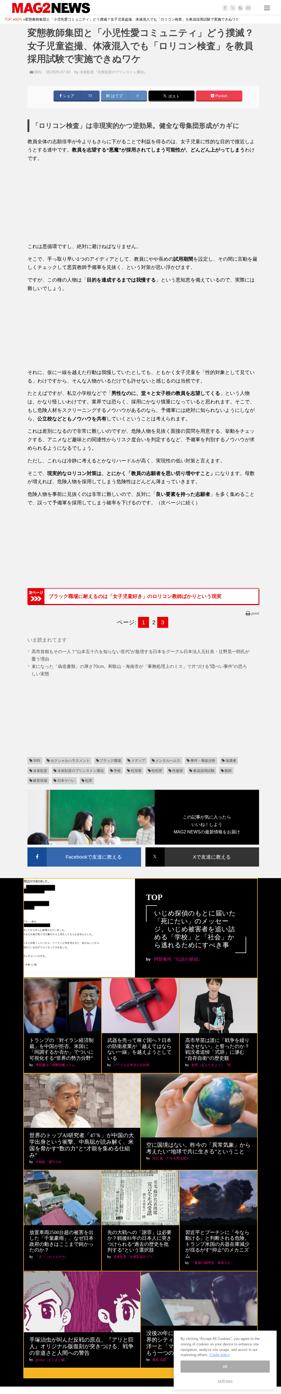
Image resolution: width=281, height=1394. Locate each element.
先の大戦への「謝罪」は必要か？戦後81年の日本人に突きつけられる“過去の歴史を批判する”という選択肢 (139, 1241)
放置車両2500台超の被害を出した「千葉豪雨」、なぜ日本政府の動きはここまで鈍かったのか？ (61, 1241)
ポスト (173, 96)
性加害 (136, 771)
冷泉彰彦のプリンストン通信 (80, 771)
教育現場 (40, 780)
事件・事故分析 (202, 760)
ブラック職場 (110, 760)
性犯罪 (156, 771)
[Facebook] (225, 8)
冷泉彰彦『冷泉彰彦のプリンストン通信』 (113, 72)
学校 (117, 771)
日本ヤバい (66, 780)
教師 (228, 771)
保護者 (231, 760)
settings (225, 1381)
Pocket (220, 96)
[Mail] (248, 8)
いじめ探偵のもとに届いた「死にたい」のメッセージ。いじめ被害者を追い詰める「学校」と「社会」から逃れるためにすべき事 (195, 929)
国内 (37, 72)
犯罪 (88, 780)
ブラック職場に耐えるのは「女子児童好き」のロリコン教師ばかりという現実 (135, 596)
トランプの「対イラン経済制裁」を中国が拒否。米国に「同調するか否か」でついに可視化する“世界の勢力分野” (61, 1049)
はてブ (116, 96)
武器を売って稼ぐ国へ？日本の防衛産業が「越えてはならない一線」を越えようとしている (139, 1049)
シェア (68, 96)
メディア (138, 760)
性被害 (177, 771)
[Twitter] (232, 8)
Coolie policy (220, 1355)
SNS (36, 760)
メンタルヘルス (167, 760)
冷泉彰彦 (40, 771)
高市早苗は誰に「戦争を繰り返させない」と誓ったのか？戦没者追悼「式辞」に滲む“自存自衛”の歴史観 (217, 1049)
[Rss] (240, 8)
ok (225, 1366)
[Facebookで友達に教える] (84, 848)
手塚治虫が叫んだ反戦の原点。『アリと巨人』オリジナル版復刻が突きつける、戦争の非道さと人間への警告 (81, 1346)
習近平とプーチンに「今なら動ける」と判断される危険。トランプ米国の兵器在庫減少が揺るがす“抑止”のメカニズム (217, 1244)
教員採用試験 (204, 771)
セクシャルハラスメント (70, 760)
